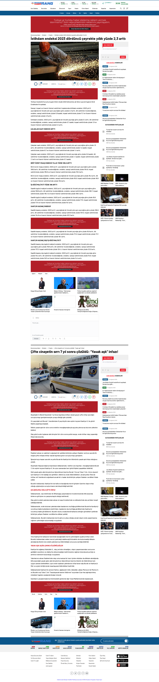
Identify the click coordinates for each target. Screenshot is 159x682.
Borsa (33, 647)
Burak (33, 594)
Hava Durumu (67, 647)
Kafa (46, 594)
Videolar (95, 8)
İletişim (66, 679)
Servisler (44, 8)
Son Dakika (34, 8)
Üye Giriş (102, 655)
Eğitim (85, 13)
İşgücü (33, 273)
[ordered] (53, 338)
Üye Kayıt (103, 658)
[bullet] (55, 338)
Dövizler (78, 658)
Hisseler (90, 647)
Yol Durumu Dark (36, 658)
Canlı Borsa (64, 655)
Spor (69, 8)
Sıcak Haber (92, 666)
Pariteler (100, 647)
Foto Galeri (85, 8)
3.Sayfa (62, 13)
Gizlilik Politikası (72, 679)
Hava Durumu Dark (36, 655)
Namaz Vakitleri (43, 647)
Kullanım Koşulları (91, 679)
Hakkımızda (60, 679)
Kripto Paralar (123, 647)
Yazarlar (103, 8)
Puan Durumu (79, 647)
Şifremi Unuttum (105, 661)
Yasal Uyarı (99, 679)
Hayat (91, 13)
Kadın (76, 8)
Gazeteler (112, 8)
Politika (97, 13)
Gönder (36, 338)
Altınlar (78, 655)
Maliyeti (40, 273)
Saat (46, 273)
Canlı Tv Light (35, 661)
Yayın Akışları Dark (51, 658)
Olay (51, 594)
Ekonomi (62, 8)
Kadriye (40, 594)
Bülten (74, 13)
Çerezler (80, 679)
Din (80, 13)
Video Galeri (92, 658)
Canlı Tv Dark (50, 655)
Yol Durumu (111, 647)
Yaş (56, 594)
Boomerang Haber (35, 35)
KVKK (84, 679)
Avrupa (68, 13)
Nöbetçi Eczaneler (51, 661)
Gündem (53, 8)
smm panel (49, 666)
